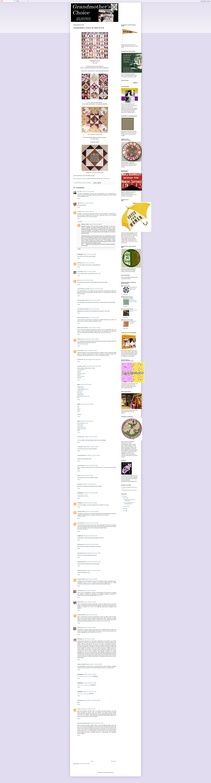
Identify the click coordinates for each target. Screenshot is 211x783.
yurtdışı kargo (80, 386)
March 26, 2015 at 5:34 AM (94, 300)
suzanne (79, 211)
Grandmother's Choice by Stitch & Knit (129, 500)
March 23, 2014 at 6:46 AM (88, 211)
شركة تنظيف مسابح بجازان (83, 693)
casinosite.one (80, 436)
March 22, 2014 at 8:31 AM (88, 191)
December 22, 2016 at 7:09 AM (92, 339)
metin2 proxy (80, 424)
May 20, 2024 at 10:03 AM (91, 579)
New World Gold (96, 355)
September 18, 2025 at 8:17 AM (88, 709)
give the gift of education (82, 344)
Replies (80, 221)
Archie (78, 709)
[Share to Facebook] (98, 183)
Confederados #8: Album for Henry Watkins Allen (133, 288)
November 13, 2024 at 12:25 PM (93, 700)
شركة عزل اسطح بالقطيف (82, 496)
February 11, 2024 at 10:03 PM (91, 523)
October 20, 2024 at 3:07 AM (89, 691)
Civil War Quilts (126, 285)
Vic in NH (79, 191)
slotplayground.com (82, 561)
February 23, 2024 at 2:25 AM (90, 535)
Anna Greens (80, 590)
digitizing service (81, 700)
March (125, 497)
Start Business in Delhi (82, 309)
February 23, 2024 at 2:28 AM (93, 570)
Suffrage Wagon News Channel (129, 490)
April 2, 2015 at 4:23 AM (94, 309)
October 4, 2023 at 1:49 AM (92, 446)
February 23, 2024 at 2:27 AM (93, 561)
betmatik (79, 371)
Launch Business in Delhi (83, 288)
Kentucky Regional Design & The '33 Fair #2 (133, 300)
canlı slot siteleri (80, 369)
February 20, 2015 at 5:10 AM (96, 288)
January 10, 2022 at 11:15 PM (90, 350)
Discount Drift (80, 523)
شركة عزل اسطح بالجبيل (82, 494)
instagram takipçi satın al (82, 389)
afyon (78, 410)
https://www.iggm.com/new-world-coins (92, 359)
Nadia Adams (80, 602)
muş (78, 407)
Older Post (113, 761)
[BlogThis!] (95, 183)
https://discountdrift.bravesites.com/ (93, 632)
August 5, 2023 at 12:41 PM (87, 404)
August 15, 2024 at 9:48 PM (96, 664)
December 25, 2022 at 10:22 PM (93, 366)
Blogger (111, 772)
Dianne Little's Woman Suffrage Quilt (129, 503)
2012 (124, 510)
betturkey (79, 377)
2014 (124, 496)
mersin (78, 409)
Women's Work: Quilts (128, 319)
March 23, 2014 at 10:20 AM (89, 254)
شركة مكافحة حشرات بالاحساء (83, 685)
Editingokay (80, 502)
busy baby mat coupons (82, 529)
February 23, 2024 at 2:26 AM (93, 553)
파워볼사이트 (80, 535)
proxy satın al (80, 426)
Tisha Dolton (80, 271)
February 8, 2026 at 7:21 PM (97, 723)
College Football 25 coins (83, 664)
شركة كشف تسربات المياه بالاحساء (85, 676)
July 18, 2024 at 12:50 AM (89, 639)
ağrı (78, 406)
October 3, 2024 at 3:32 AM (89, 674)
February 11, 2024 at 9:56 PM (91, 511)
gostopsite (79, 484)
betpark (79, 375)
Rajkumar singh (85, 224)
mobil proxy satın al (81, 428)
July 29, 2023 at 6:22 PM (85, 384)
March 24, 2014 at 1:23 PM (90, 271)
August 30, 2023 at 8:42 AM (87, 421)
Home (92, 761)
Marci (78, 280)
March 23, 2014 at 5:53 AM (87, 203)
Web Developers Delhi (82, 300)
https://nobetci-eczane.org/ (83, 396)
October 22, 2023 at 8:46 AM (91, 465)
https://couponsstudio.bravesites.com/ (101, 621)
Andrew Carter (80, 339)
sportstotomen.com (82, 553)
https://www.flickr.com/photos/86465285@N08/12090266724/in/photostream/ (91, 178)
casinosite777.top (81, 446)
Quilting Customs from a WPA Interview (133, 322)
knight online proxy (81, 427)
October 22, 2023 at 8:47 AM (89, 484)
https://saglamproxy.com (82, 423)
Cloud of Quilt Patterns (128, 309)
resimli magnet (80, 387)
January (126, 506)
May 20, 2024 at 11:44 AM (90, 602)
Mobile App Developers (82, 327)
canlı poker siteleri (81, 366)
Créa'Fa (79, 203)
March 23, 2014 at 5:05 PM (88, 262)
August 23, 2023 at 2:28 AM (95, 224)
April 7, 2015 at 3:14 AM (93, 317)
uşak (78, 411)
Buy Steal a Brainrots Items (83, 723)
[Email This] (94, 183)
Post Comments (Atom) (84, 763)
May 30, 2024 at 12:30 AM (91, 614)
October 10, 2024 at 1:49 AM (89, 683)
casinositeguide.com (82, 455)
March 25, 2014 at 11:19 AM (86, 280)
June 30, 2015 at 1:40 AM (94, 327)
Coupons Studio (81, 511)
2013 (124, 508)
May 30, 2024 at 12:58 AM (90, 627)
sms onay (79, 392)
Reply (78, 198)
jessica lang (80, 350)
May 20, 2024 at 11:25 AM (90, 590)
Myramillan (80, 639)
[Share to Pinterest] (100, 183)
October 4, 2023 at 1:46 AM (91, 436)
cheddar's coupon (81, 516)
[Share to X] (97, 183)
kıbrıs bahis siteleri (81, 373)
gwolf (78, 475)
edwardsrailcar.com (82, 570)
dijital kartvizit (80, 393)
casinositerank (80, 465)
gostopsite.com (81, 544)
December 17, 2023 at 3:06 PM (90, 492)
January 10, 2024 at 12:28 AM (90, 502)
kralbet (78, 372)
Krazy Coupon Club (91, 606)
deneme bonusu (81, 376)
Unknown (79, 262)
